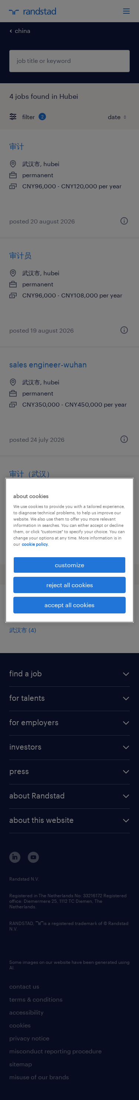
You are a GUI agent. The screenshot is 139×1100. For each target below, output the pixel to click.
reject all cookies (69, 584)
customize (69, 564)
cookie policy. (35, 544)
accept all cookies (69, 604)
